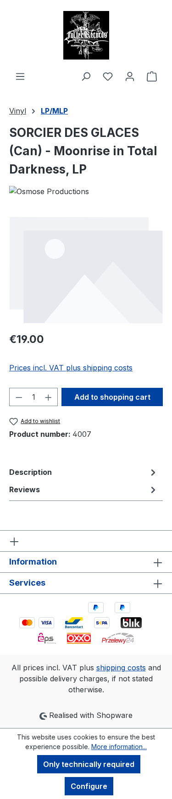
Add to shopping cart (112, 397)
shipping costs (121, 667)
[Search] (86, 76)
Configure (89, 786)
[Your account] (130, 76)
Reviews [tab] (24, 489)
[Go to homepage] (86, 35)
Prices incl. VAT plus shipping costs (71, 367)
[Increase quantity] (48, 397)
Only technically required (88, 764)
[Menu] (20, 76)
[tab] (83, 472)
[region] (86, 269)
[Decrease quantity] (18, 397)
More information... (119, 746)
